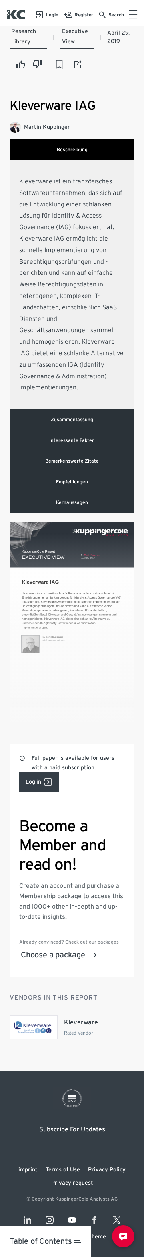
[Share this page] (78, 64)
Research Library (23, 37)
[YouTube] (72, 1220)
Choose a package (53, 955)
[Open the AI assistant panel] (123, 1236)
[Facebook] (94, 1220)
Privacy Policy (107, 1170)
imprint (28, 1170)
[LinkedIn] (27, 1220)
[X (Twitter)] (117, 1220)
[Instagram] (49, 1220)
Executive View (75, 37)
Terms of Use (63, 1170)
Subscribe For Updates (72, 1129)
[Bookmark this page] (59, 64)
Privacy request (72, 1183)
